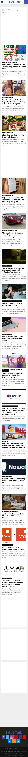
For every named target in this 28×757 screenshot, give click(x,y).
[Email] (10, 741)
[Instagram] (12, 737)
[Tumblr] (20, 737)
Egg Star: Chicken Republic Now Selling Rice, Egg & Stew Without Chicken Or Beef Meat (13, 445)
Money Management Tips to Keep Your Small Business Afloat (12, 338)
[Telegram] (18, 741)
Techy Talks (15, 406)
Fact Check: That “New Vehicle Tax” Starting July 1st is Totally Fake (14, 66)
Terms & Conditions (17, 753)
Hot (8, 369)
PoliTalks (4, 62)
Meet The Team (8, 753)
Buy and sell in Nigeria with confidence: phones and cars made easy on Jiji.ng (13, 200)
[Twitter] (7, 737)
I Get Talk (14, 2)
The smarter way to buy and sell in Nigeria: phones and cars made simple (12, 235)
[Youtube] (24, 737)
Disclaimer (23, 751)
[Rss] (14, 741)
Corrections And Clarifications (10, 755)
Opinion (10, 406)
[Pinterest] (16, 737)
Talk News (5, 369)
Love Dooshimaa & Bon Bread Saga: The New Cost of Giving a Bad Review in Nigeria (13, 102)
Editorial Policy (9, 751)
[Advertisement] (14, 30)
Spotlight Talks (18, 369)
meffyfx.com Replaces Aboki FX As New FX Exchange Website (12, 516)
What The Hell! (5, 370)
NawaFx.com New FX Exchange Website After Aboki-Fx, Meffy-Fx (14, 480)
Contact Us (20, 755)
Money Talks (14, 62)
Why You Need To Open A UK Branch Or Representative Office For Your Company (13, 270)
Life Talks (9, 62)
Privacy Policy (17, 751)
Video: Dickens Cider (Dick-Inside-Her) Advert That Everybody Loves (12, 375)
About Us (3, 751)
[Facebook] (3, 737)
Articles (4, 230)
